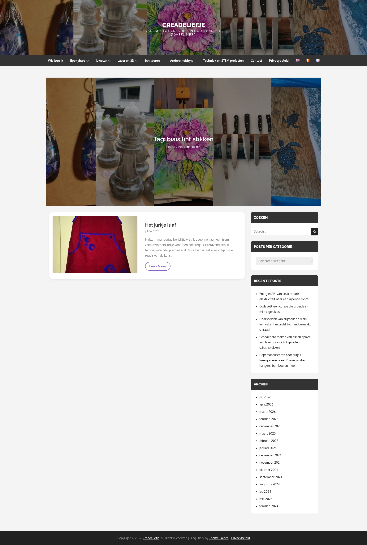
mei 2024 (265, 499)
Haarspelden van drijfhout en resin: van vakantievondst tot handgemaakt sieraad (285, 324)
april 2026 (266, 404)
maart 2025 (267, 433)
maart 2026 (267, 412)
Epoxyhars (77, 60)
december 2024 (270, 455)
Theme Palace (219, 538)
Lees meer (157, 267)
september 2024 (270, 477)
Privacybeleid (279, 60)
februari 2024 (268, 506)
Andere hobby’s (181, 60)
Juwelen (101, 60)
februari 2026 (268, 419)
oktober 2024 (268, 470)
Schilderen (152, 60)
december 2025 (270, 426)
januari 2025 (268, 448)
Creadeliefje (183, 24)
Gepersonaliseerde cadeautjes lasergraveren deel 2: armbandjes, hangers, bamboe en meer (282, 360)
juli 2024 (265, 491)
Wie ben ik (55, 60)
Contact (256, 60)
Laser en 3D (126, 60)
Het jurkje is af (160, 225)
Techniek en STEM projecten (223, 60)
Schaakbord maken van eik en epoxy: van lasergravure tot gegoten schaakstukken (285, 342)
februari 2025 (268, 441)
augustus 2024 (269, 484)
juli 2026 (265, 397)
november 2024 (270, 462)
